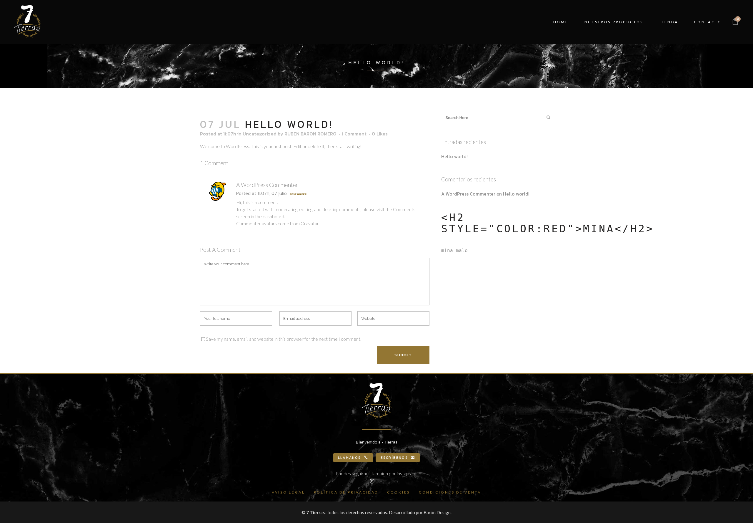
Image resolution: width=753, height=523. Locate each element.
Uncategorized (259, 133)
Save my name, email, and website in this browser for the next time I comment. (283, 339)
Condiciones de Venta (450, 492)
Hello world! (454, 156)
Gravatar (310, 223)
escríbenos (394, 457)
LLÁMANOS (349, 457)
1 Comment (354, 133)
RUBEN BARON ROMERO (310, 133)
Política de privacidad (346, 492)
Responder (298, 194)
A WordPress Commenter (267, 184)
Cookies (398, 492)
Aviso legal (288, 492)
